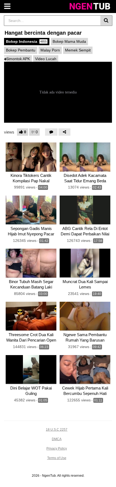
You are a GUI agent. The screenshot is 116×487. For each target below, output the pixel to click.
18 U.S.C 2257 (56, 429)
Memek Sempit (78, 50)
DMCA (57, 439)
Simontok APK (18, 59)
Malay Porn (50, 50)
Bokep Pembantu (20, 50)
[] (106, 20)
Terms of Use (56, 458)
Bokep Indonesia (26, 41)
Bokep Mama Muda (69, 41)
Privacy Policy (56, 448)
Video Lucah (45, 59)
